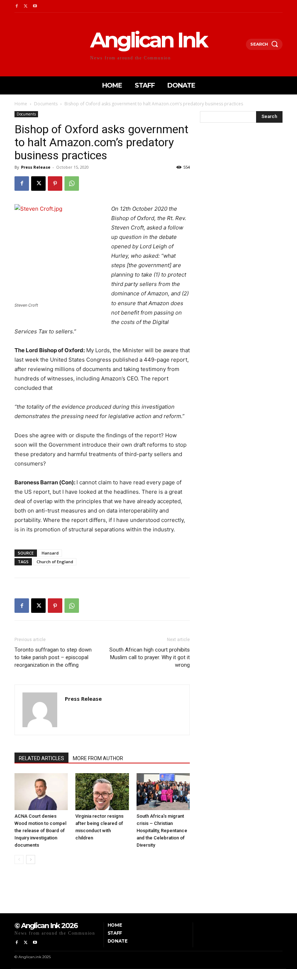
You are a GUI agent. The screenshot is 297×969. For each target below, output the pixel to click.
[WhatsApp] (71, 183)
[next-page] (30, 859)
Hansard (50, 553)
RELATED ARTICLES (41, 758)
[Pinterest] (55, 183)
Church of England (55, 561)
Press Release (35, 167)
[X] (25, 6)
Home (20, 104)
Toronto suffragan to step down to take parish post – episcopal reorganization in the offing (53, 657)
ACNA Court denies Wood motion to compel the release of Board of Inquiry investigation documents (40, 830)
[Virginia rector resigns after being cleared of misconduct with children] (102, 791)
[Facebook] (16, 6)
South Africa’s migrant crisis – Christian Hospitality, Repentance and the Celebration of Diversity (162, 830)
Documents (46, 104)
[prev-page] (19, 859)
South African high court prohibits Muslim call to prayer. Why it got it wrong (149, 657)
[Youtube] (35, 6)
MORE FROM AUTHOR (98, 758)
